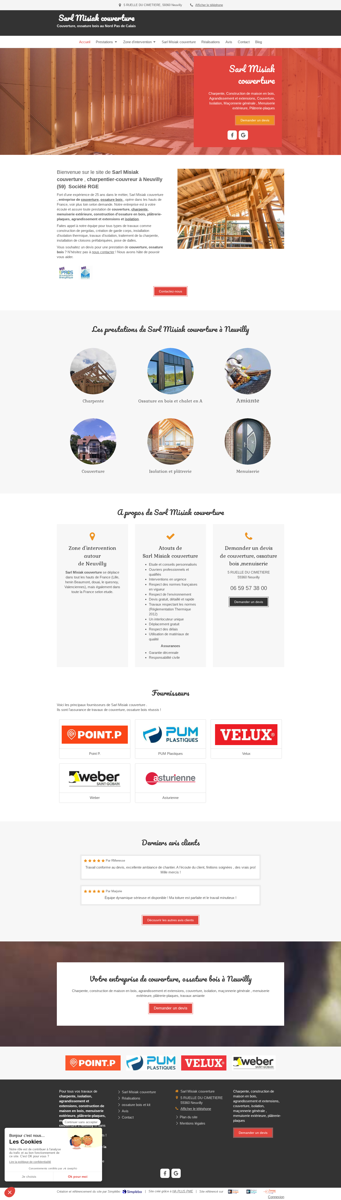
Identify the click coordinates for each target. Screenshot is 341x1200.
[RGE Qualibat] (86, 273)
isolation (132, 219)
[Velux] (246, 734)
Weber (95, 798)
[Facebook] (232, 135)
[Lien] (171, 778)
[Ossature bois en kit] (248, 371)
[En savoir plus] (93, 371)
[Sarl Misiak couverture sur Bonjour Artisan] (233, 1191)
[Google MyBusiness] (243, 135)
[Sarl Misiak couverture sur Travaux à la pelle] (270, 1191)
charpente (139, 209)
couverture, (90, 199)
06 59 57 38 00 (248, 588)
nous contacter (103, 252)
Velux (246, 754)
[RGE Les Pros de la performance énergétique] (66, 273)
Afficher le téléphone (209, 5)
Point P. (94, 754)
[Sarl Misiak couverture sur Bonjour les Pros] (251, 1191)
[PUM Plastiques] (171, 734)
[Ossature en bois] (170, 371)
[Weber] (95, 778)
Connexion (276, 1197)
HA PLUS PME (182, 1191)
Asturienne (170, 798)
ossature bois (111, 199)
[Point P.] (95, 734)
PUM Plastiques (170, 754)
